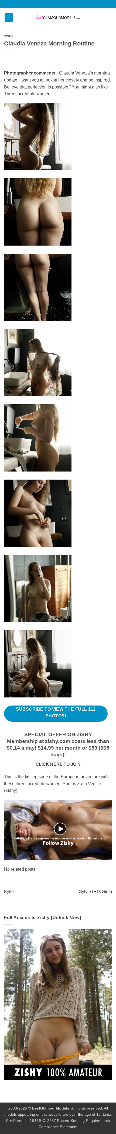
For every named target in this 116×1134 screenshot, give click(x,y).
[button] (9, 17)
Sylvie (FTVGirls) (95, 891)
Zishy (8, 36)
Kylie (9, 891)
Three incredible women (27, 93)
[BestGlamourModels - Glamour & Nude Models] (58, 17)
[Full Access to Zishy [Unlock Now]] (58, 1004)
